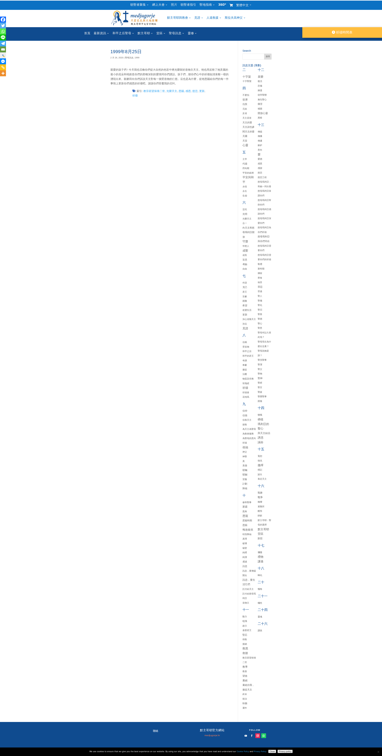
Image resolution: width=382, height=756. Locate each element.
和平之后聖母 (122, 33)
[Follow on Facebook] (251, 735)
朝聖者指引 (188, 5)
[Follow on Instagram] (257, 735)
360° (222, 5)
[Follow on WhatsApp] (263, 735)
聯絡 (155, 730)
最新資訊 (100, 33)
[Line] (3, 37)
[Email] (3, 49)
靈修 (191, 33)
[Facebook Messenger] (3, 61)
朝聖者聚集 (138, 5)
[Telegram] (3, 43)
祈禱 (135, 95)
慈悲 (195, 91)
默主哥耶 (144, 33)
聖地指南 (206, 5)
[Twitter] (3, 26)
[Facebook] (3, 20)
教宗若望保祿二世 (154, 91)
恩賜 (181, 91)
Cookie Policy (243, 751)
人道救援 (212, 18)
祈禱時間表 (343, 32)
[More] (3, 73)
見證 (197, 18)
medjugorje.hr (212, 735)
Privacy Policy (260, 751)
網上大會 (158, 5)
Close (272, 751)
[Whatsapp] (3, 31)
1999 (137, 57)
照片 (174, 5)
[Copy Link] (3, 67)
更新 (202, 91)
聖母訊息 (175, 33)
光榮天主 (171, 91)
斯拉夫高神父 (234, 18)
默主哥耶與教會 (177, 18)
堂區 (159, 33)
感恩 (188, 91)
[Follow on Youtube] (245, 735)
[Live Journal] (3, 55)
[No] (378, 751)
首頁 (87, 33)
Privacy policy (285, 751)
